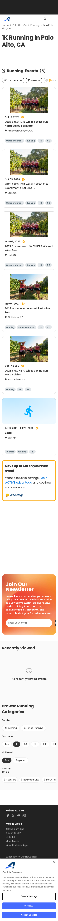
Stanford (11, 779)
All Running (11, 728)
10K (45, 744)
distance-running (33, 728)
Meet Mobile (12, 841)
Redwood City (31, 779)
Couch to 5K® (13, 833)
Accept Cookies (29, 914)
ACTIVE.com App (15, 829)
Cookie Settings (29, 896)
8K (35, 744)
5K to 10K (10, 837)
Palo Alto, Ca (20, 25)
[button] (34, 80)
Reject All (29, 905)
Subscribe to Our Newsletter (21, 856)
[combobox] (13, 80)
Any (7, 744)
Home (5, 25)
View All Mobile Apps (17, 845)
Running (34, 25)
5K (25, 744)
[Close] (53, 861)
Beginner (20, 760)
